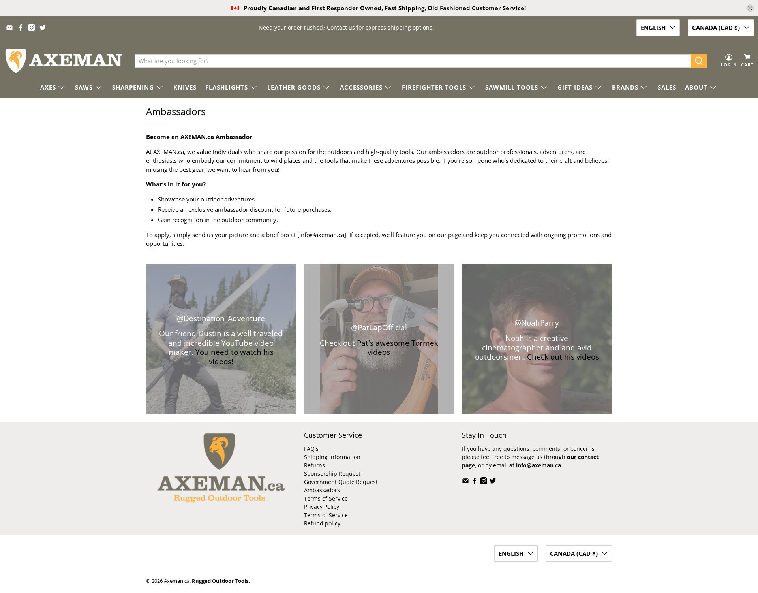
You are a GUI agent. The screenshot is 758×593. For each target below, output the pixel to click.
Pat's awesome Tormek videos (397, 347)
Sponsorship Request (332, 473)
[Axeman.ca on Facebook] (20, 27)
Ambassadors (322, 490)
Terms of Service (326, 498)
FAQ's (311, 448)
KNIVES (185, 87)
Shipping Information (332, 457)
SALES (667, 87)
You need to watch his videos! (234, 356)
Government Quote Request (341, 482)
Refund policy (322, 523)
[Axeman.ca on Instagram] (31, 27)
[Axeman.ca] (63, 61)
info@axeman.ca (321, 235)
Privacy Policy (321, 506)
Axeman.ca (177, 581)
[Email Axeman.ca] (9, 27)
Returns (314, 465)
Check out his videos (563, 356)
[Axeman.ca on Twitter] (42, 27)
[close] (750, 8)
